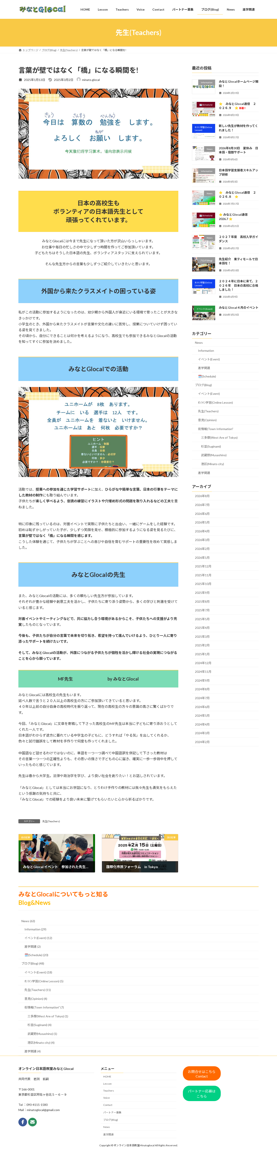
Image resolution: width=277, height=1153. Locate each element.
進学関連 (204, 368)
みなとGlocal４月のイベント (238, 307)
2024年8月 (202, 689)
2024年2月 (202, 742)
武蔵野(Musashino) (214, 455)
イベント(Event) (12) (38, 938)
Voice (106, 1097)
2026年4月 (202, 531)
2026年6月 (202, 513)
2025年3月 (202, 636)
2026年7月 (202, 505)
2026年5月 (202, 522)
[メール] (32, 1122)
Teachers (108, 1090)
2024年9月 (202, 680)
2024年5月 (202, 715)
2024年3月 (202, 733)
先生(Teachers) (51, 821)
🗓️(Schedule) (207, 376)
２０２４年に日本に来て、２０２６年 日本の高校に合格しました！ (238, 285)
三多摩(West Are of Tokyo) (219, 437)
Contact (107, 1104)
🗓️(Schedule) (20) (36, 955)
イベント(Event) (209, 359)
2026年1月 (202, 557)
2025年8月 (202, 601)
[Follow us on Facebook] (22, 1122)
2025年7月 (202, 610)
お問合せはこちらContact (202, 1073)
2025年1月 (202, 654)
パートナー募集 (112, 1112)
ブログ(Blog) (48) (32, 963)
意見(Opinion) (207, 420)
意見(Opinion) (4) (35, 998)
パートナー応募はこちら (202, 1093)
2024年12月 (203, 663)
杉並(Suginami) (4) (39, 1025)
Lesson (107, 1083)
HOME (107, 1076)
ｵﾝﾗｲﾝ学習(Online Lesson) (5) (43, 981)
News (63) (28, 921)
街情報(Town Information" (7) (44, 1007)
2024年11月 (203, 671)
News (199, 342)
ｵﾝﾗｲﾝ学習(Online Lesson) (215, 402)
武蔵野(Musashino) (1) (42, 1034)
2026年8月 (202, 496)
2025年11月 (203, 575)
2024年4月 (202, 724)
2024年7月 (202, 698)
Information (206, 350)
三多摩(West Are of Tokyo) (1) (47, 1016)
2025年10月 (203, 584)
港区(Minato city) (212, 464)
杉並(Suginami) (211, 446)
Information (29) (35, 929)
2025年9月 (202, 592)
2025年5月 (202, 619)
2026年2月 (202, 549)
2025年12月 (203, 566)
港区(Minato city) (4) (41, 1042)
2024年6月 (202, 706)
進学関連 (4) (32, 1051)
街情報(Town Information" (215, 428)
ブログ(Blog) (203, 385)
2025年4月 (202, 627)
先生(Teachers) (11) (37, 990)
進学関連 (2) (32, 946)
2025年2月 (202, 645)
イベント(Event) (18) (38, 972)
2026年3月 (202, 540)
